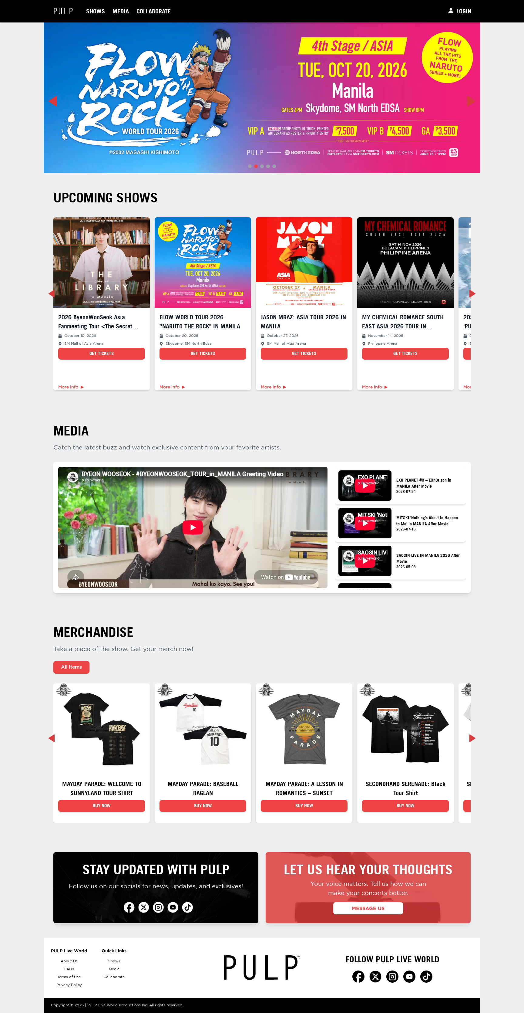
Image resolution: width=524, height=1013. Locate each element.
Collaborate (153, 11)
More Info (68, 387)
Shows (95, 11)
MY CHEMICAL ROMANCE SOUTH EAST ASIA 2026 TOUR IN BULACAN (403, 326)
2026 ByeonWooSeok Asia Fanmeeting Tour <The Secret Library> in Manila (95, 326)
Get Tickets (101, 353)
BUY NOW (102, 805)
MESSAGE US (368, 908)
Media (121, 11)
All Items (71, 667)
